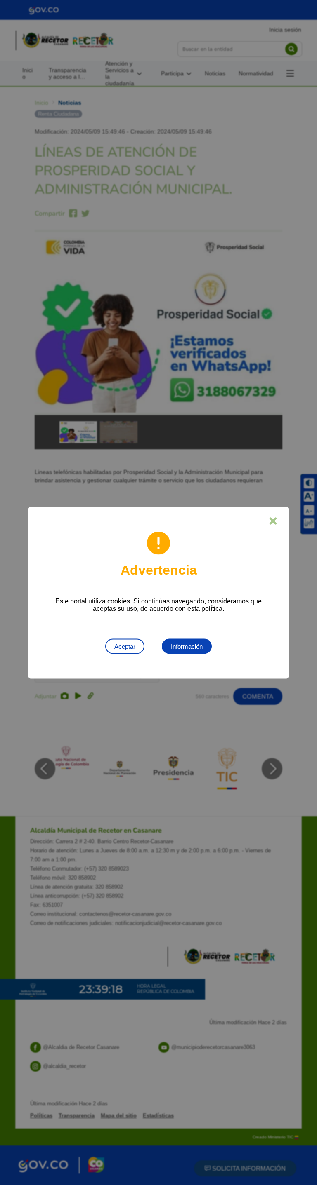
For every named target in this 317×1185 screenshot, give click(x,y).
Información (187, 646)
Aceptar (124, 646)
